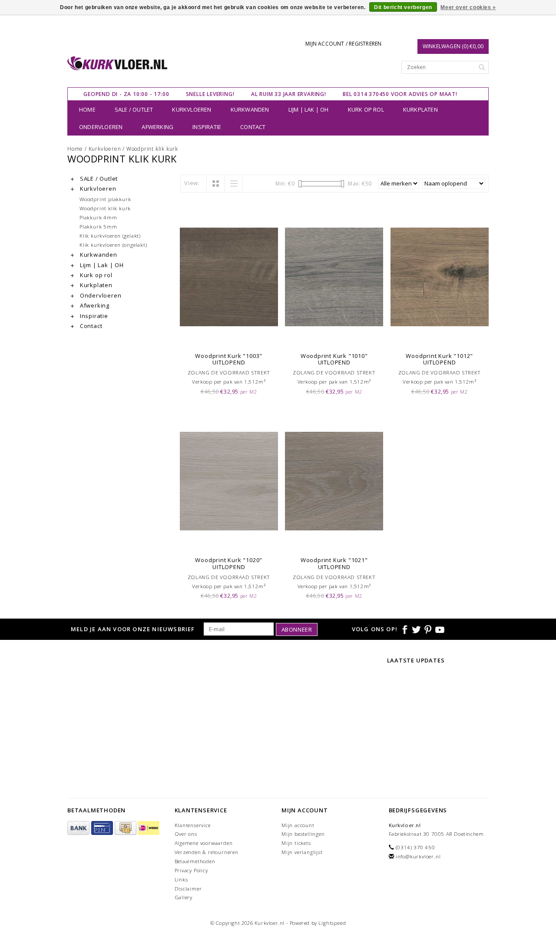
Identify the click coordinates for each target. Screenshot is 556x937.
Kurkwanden (250, 109)
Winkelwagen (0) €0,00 (453, 46)
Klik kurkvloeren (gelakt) (110, 235)
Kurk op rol (366, 109)
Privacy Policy (191, 870)
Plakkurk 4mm (98, 217)
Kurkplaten (420, 109)
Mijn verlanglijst (302, 852)
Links (181, 879)
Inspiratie (206, 127)
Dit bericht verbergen (403, 7)
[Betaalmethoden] (79, 828)
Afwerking (157, 127)
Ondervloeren (100, 127)
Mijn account (297, 825)
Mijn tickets (296, 843)
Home (87, 109)
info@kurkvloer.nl (418, 856)
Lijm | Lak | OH (308, 109)
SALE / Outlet (134, 109)
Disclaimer (188, 888)
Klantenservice (193, 825)
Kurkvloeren (191, 109)
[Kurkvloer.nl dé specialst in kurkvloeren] (117, 63)
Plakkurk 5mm (98, 226)
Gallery (184, 897)
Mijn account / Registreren (343, 43)
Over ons (186, 834)
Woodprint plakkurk (105, 198)
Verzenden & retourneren (206, 852)
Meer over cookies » (468, 7)
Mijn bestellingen (303, 834)
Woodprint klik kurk (152, 148)
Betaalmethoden (195, 861)
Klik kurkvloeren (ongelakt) (113, 244)
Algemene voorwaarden (204, 843)
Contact (252, 127)
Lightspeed (332, 923)
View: (192, 183)
